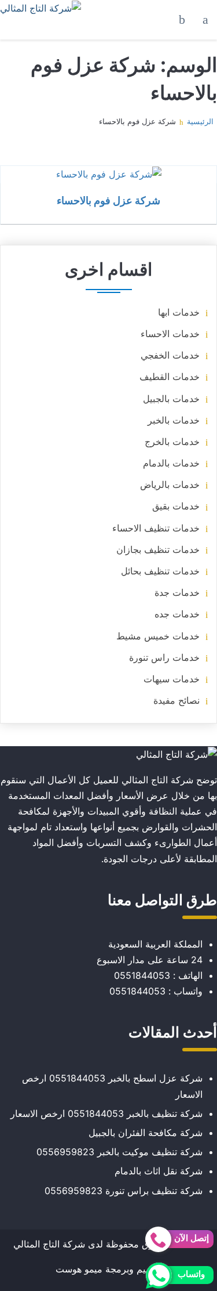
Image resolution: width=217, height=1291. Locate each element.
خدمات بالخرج (172, 441)
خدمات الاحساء (170, 333)
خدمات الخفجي (170, 355)
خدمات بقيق (176, 506)
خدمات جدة (177, 592)
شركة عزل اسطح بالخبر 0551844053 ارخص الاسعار (112, 1086)
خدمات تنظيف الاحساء (156, 528)
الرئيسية (200, 121)
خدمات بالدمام (171, 463)
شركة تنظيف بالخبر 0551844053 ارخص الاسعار (106, 1113)
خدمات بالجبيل (171, 398)
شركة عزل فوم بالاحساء (108, 200)
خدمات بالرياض (170, 484)
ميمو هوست (79, 1269)
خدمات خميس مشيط (158, 636)
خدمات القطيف (169, 376)
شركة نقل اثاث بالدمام (159, 1171)
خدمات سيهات (172, 679)
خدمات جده (177, 614)
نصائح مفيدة (176, 700)
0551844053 (142, 975)
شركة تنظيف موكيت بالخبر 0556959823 (119, 1152)
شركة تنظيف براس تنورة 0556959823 (124, 1190)
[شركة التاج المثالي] (40, 8)
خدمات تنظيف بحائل (160, 571)
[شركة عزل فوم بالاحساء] (108, 174)
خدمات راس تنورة (164, 657)
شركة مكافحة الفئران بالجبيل (146, 1132)
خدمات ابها (179, 312)
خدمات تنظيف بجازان (158, 549)
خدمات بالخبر (174, 420)
